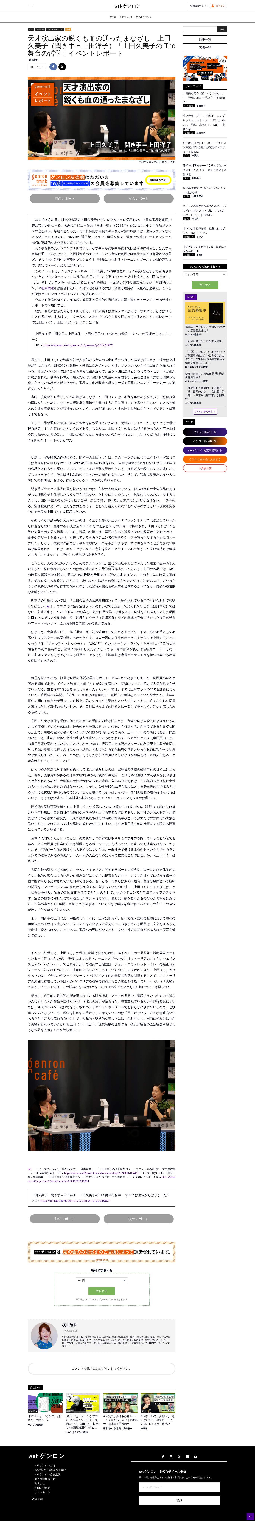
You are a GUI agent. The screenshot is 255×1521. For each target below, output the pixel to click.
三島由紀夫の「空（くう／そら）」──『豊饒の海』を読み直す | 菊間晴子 (204, 98)
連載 (186, 218)
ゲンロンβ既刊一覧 (205, 431)
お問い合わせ (42, 1487)
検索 (222, 29)
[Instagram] (171, 1456)
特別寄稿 (188, 106)
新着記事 (40, 29)
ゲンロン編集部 (35, 1424)
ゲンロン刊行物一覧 (205, 441)
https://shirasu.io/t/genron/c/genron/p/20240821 (78, 345)
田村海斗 (196, 218)
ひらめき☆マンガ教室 (77, 1432)
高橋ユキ (200, 133)
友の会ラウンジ (143, 17)
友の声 (113, 17)
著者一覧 (205, 47)
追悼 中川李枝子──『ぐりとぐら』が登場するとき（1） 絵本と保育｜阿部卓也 (204, 170)
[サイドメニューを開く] (31, 6)
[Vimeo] (187, 1456)
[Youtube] (196, 1456)
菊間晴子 (200, 106)
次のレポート (138, 198)
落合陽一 (127, 1428)
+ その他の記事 (69, 1331)
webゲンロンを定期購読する (205, 450)
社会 (186, 196)
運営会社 (40, 1483)
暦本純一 (107, 1428)
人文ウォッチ (126, 17)
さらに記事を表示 (204, 411)
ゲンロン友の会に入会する (205, 459)
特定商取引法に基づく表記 (50, 1469)
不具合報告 (205, 468)
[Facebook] (163, 1456)
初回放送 (47, 288)
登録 (179, 1500)
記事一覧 (205, 39)
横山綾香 (33, 60)
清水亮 (117, 1428)
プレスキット (42, 1492)
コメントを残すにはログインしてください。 (102, 1368)
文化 (31, 29)
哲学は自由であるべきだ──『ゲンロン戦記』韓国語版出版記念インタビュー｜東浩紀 (204, 147)
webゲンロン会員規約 (47, 1474)
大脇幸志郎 (197, 196)
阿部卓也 (196, 178)
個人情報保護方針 (45, 1478)
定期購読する (197, 6)
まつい (199, 237)
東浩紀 (144, 1428)
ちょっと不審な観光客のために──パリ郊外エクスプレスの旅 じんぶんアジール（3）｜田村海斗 (204, 210)
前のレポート (65, 198)
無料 (68, 29)
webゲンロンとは (45, 1465)
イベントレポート (55, 29)
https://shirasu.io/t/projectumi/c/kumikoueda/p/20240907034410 (101, 1173)
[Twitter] (179, 1456)
